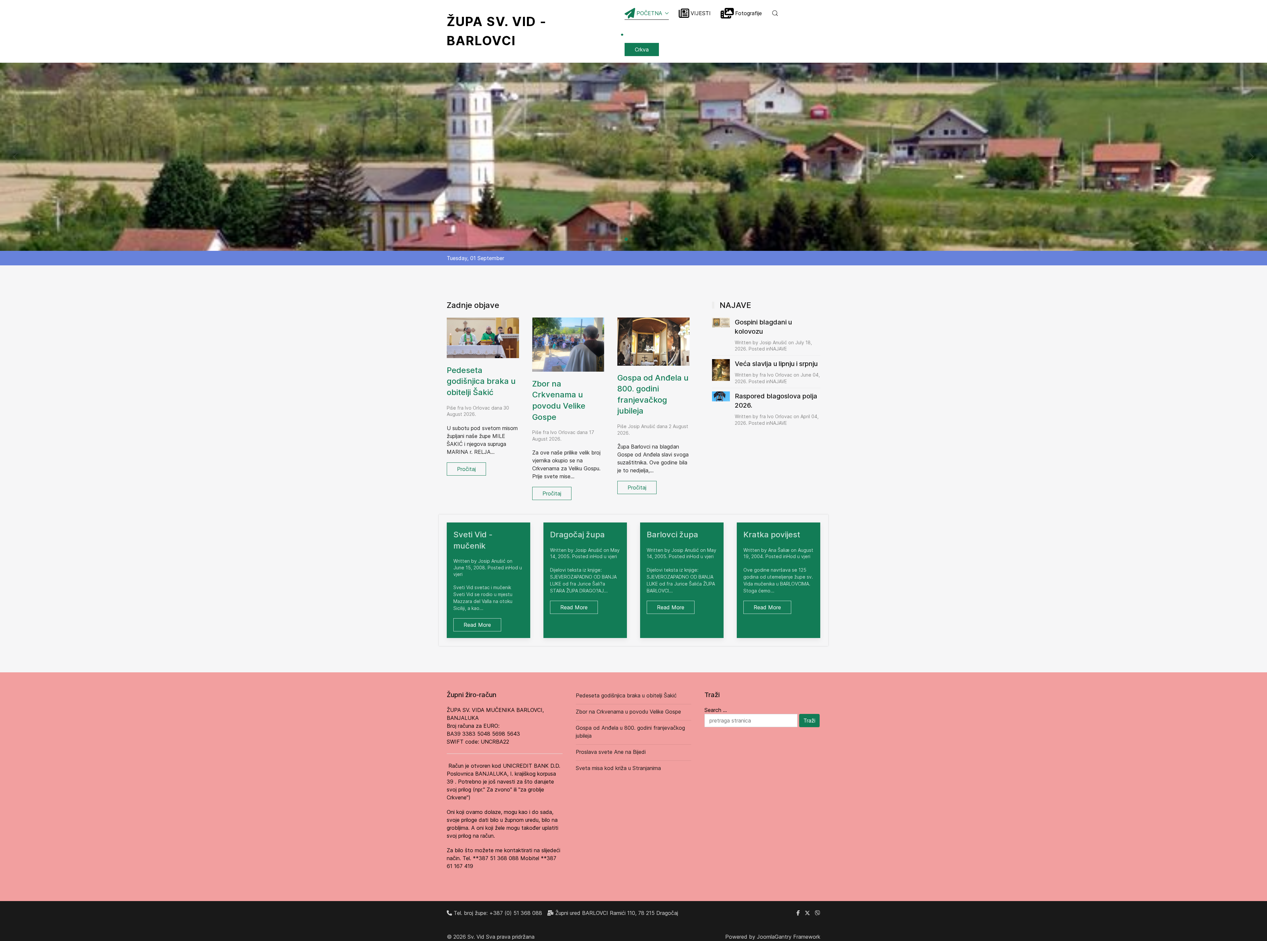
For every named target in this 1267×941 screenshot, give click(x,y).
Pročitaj (466, 469)
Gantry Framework (797, 936)
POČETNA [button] (649, 13)
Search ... (715, 710)
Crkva (642, 49)
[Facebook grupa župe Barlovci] (798, 913)
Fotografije (748, 13)
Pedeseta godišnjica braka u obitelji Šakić (481, 381)
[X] (807, 913)
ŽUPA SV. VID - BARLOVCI (536, 31)
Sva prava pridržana (510, 936)
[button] (775, 13)
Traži (809, 720)
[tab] (626, 239)
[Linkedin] (817, 913)
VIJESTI (701, 13)
